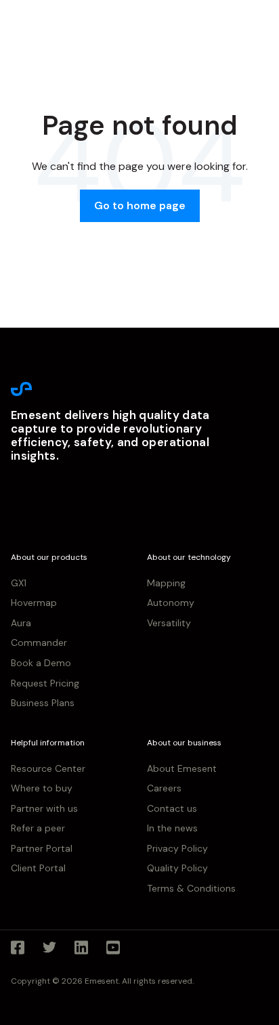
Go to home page (140, 205)
